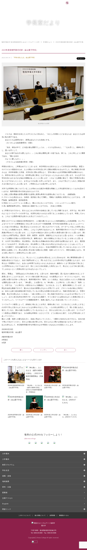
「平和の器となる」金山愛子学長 (23, 57)
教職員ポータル (64, 515)
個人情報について (40, 515)
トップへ (43, 350)
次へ (65, 350)
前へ (21, 350)
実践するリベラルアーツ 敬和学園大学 (10, 1)
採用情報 (52, 515)
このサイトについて (24, 515)
